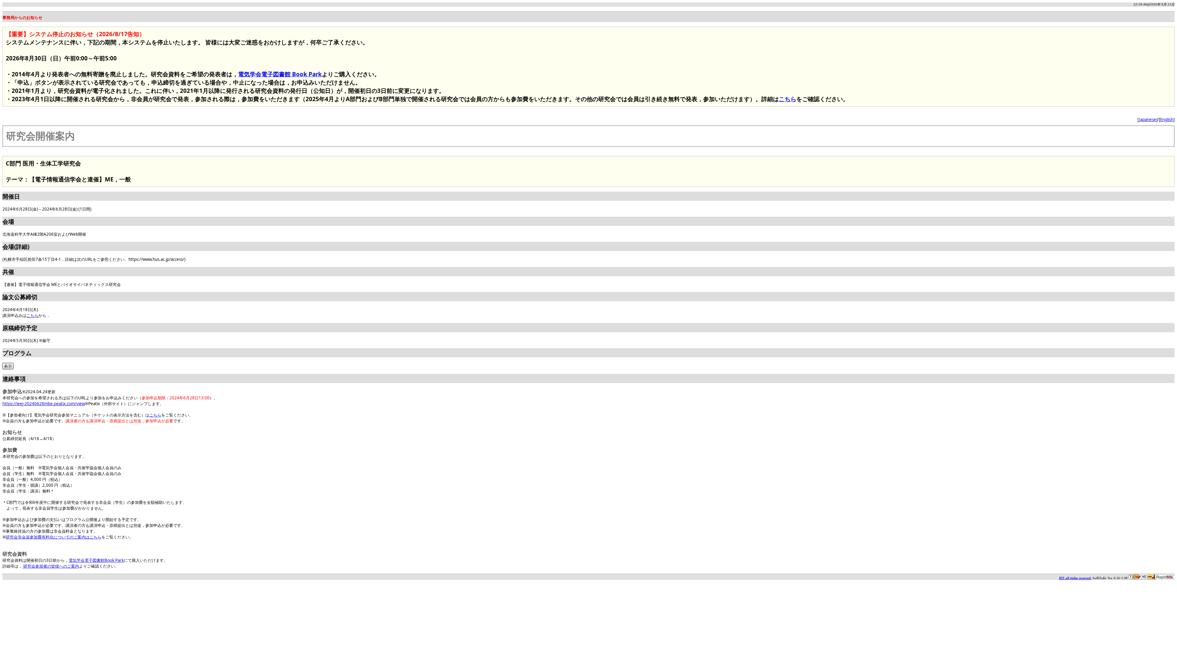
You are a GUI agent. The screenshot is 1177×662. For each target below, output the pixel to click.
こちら (787, 99)
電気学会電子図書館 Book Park (280, 74)
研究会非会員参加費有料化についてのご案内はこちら (53, 537)
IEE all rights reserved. (1075, 578)
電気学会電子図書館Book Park (96, 560)
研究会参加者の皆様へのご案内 (50, 566)
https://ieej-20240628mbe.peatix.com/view (43, 403)
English (1166, 119)
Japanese (1147, 119)
